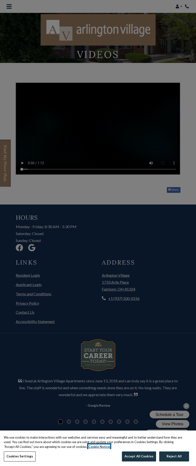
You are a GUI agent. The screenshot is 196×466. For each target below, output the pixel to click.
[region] (98, 448)
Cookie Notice (99, 447)
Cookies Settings (19, 456)
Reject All (174, 456)
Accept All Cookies (139, 456)
